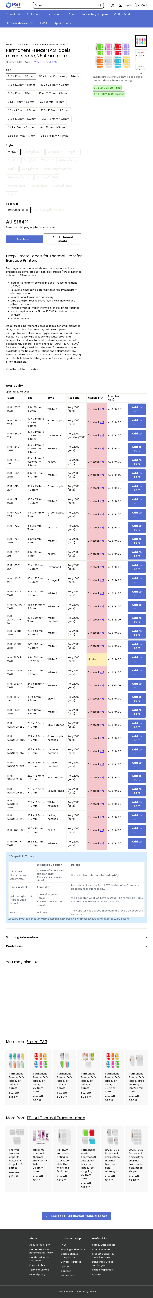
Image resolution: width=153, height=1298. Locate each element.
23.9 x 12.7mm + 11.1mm (21, 136)
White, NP (47, 160)
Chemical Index (101, 1249)
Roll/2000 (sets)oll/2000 (49, 210)
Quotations (14, 946)
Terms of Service (39, 1269)
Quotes (65, 1266)
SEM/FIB (44, 23)
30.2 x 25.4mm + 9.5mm (55, 85)
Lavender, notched (19, 177)
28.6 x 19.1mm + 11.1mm (54, 136)
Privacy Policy (37, 1265)
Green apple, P (33, 151)
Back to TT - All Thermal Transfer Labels (78, 1216)
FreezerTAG (37, 1041)
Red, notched (38, 185)
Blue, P (12, 168)
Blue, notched (30, 168)
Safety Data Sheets (103, 1244)
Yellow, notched (62, 185)
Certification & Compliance (69, 1255)
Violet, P (13, 160)
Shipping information (22, 937)
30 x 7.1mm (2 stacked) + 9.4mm (59, 76)
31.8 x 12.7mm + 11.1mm (21, 85)
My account (67, 1275)
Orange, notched (47, 177)
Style (9, 145)
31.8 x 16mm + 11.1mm (20, 93)
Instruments (55, 14)
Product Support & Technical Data (103, 1255)
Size (8, 70)
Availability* (95, 398)
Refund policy (37, 1274)
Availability (14, 386)
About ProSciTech (39, 1244)
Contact (66, 1270)
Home (9, 44)
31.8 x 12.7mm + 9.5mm (55, 119)
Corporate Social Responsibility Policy (41, 1251)
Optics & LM (122, 14)
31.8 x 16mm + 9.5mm (21, 76)
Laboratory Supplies (95, 14)
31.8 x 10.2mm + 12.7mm (22, 119)
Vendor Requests (71, 1261)
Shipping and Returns (73, 1249)
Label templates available (22, 369)
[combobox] (68, 5)
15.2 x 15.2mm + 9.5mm (54, 110)
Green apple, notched (57, 168)
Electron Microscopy (19, 23)
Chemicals (13, 14)
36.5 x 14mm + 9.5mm (21, 102)
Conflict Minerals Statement (39, 1259)
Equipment (33, 14)
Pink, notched (16, 185)
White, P (13, 151)
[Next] (141, 72)
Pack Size (12, 204)
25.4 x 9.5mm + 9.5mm (22, 110)
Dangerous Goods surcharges (102, 1263)
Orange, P (30, 160)
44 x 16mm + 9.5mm (52, 127)
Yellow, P (73, 151)
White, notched (68, 160)
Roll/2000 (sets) (18, 210)
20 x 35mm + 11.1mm (52, 102)
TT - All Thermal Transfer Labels (48, 44)
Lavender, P (55, 151)
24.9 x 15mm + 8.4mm (21, 127)
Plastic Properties (102, 1269)
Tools (72, 14)
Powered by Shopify (86, 1291)
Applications (62, 23)
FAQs (64, 1244)
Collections (22, 44)
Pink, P (12, 194)
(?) (102, 409)
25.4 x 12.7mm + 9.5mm (53, 93)
